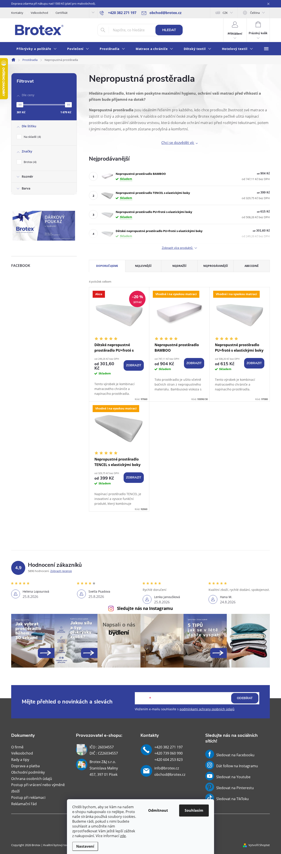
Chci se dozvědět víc (177, 142)
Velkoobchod (39, 13)
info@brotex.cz (166, 768)
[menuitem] (36, 49)
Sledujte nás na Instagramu (145, 608)
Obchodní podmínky (28, 772)
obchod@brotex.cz (169, 774)
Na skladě (32, 137)
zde (123, 835)
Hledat (169, 30)
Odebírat (245, 698)
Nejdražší (179, 266)
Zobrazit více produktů (177, 248)
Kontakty (17, 13)
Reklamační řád (24, 803)
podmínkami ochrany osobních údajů (207, 709)
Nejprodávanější (215, 266)
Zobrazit (133, 365)
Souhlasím (194, 810)
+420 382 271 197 (168, 747)
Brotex (30, 162)
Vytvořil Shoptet (259, 845)
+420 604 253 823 (168, 759)
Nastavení (85, 846)
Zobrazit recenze (61, 571)
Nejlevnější (143, 266)
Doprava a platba (25, 766)
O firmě (17, 747)
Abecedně (252, 266)
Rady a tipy (20, 759)
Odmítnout (158, 810)
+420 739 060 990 (168, 753)
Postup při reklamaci (28, 797)
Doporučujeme (107, 266)
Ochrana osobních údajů (31, 778)
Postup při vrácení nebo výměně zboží (38, 788)
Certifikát (62, 13)
